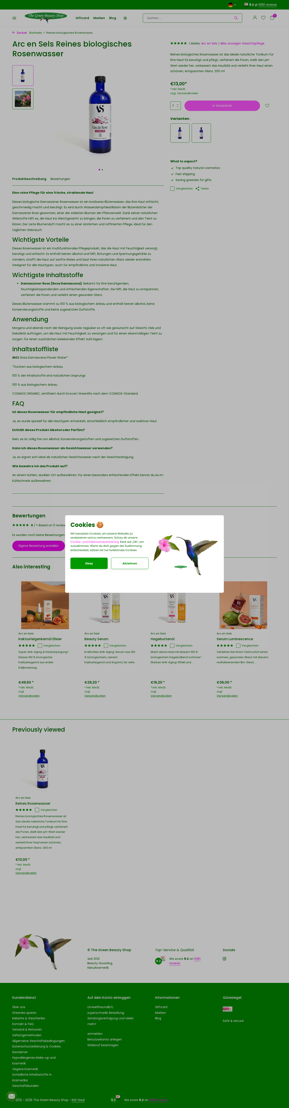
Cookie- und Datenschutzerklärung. (95, 542)
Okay (89, 563)
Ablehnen (129, 563)
